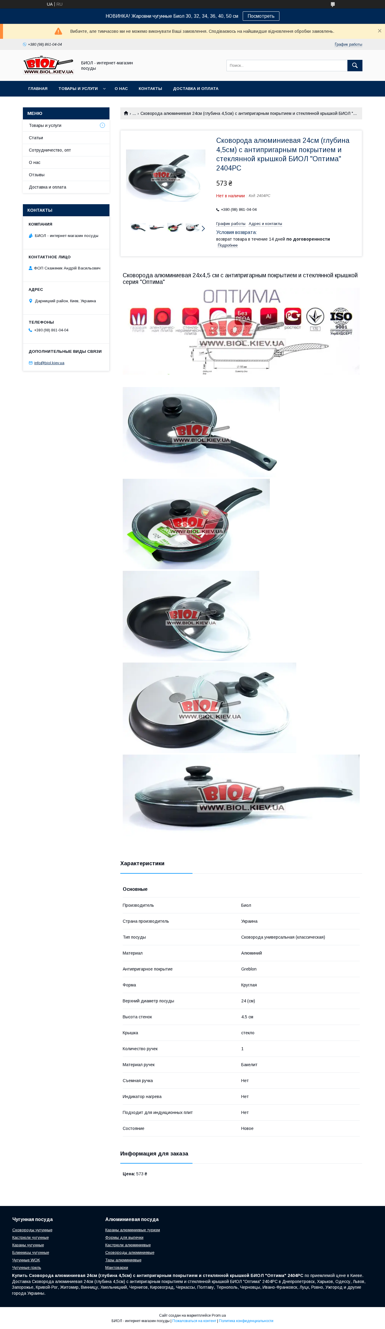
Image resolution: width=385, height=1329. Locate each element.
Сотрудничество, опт (50, 150)
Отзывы (37, 174)
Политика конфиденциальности (246, 1321)
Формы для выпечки (124, 1237)
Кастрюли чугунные (30, 1237)
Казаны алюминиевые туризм (132, 1230)
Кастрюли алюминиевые (128, 1245)
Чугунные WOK (26, 1260)
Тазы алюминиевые (123, 1260)
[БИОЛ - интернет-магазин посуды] (48, 73)
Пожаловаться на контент (194, 1321)
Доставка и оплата (195, 88)
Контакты (150, 88)
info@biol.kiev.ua (49, 363)
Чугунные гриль (26, 1267)
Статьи (36, 137)
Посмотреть (261, 16)
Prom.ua (219, 1315)
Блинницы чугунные (30, 1252)
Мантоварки (116, 1267)
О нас (121, 88)
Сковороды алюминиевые (129, 1252)
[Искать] (354, 65)
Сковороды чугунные (32, 1230)
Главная (38, 88)
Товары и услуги (78, 88)
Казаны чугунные (28, 1245)
